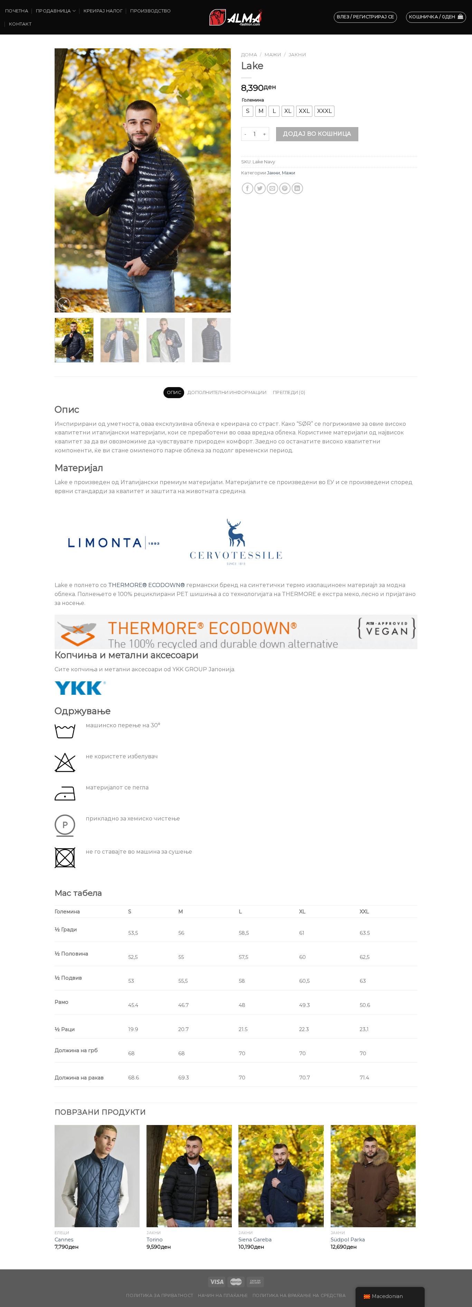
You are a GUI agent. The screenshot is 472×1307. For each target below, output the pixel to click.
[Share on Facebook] (247, 188)
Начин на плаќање (223, 1295)
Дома (249, 54)
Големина (253, 100)
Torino (155, 1240)
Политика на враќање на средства (299, 1295)
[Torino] (189, 1176)
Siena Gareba (255, 1240)
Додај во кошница (317, 134)
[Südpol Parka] (373, 1176)
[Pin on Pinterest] (285, 188)
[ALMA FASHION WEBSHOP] (236, 17)
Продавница (53, 10)
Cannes (64, 1240)
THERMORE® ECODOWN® (146, 585)
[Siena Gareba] (281, 1176)
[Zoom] (63, 304)
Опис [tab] (174, 392)
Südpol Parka (348, 1240)
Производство (150, 10)
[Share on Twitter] (260, 188)
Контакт (20, 24)
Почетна (16, 10)
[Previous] (66, 180)
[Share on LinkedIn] (297, 188)
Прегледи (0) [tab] (289, 392)
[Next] (219, 180)
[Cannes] (97, 1176)
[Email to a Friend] (272, 188)
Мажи (272, 54)
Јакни (297, 54)
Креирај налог (103, 10)
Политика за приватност (159, 1295)
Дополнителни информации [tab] (227, 392)
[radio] (248, 111)
